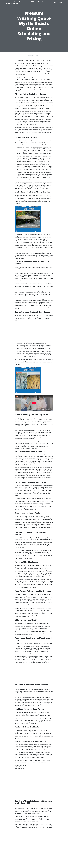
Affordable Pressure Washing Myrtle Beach (25, 119)
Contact (60, 2)
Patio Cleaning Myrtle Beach (38, 600)
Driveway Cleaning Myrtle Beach (23, 469)
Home (55, 2)
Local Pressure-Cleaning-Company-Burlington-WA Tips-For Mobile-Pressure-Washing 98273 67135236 (26, 2)
